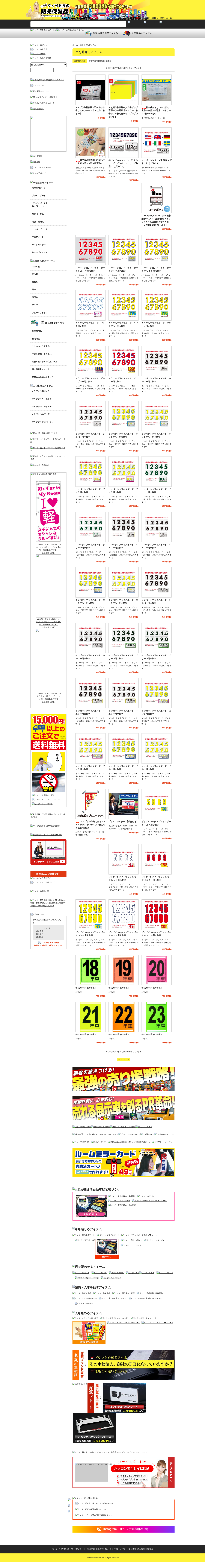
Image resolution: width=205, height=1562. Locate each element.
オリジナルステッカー (41, 406)
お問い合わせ (79, 1549)
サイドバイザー (39, 245)
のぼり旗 (36, 266)
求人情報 (141, 1549)
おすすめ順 (93, 61)
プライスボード (39, 195)
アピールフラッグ (40, 313)
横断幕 (35, 282)
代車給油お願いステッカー (43, 377)
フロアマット (38, 237)
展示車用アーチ (39, 188)
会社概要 (132, 1549)
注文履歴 (149, 1549)
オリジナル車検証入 (41, 391)
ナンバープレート (40, 229)
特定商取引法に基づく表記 (97, 1549)
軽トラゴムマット (40, 252)
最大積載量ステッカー (41, 369)
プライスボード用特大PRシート (40, 204)
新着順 (108, 61)
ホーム (75, 45)
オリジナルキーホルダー (42, 399)
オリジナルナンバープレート (44, 422)
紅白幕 (35, 274)
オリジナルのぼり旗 (41, 414)
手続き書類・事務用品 (41, 354)
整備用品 (36, 339)
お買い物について (66, 1549)
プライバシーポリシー (119, 1549)
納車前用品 (37, 331)
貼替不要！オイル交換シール (44, 361)
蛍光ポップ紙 (38, 214)
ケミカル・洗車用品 (41, 346)
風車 (34, 289)
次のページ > (123, 1059)
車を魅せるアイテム (88, 45)
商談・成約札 (38, 222)
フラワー (36, 305)
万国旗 (35, 297)
